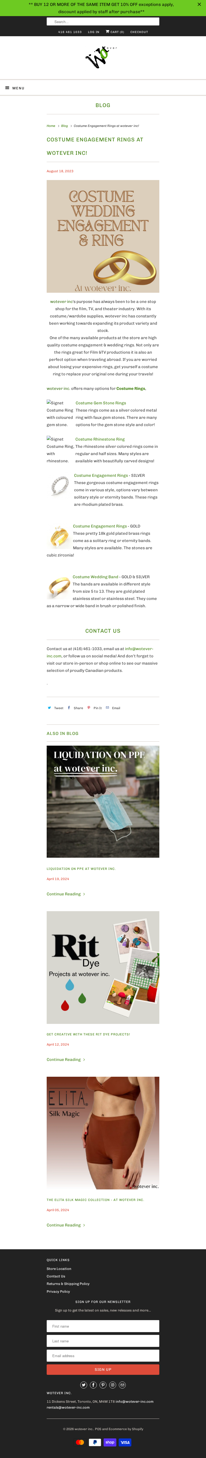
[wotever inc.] (103, 59)
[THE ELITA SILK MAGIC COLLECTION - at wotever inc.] (103, 1133)
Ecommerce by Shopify (126, 1429)
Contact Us (56, 1276)
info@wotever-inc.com (134, 1402)
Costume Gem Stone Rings (101, 403)
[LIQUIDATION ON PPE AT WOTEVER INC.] (103, 802)
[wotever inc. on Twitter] (83, 1385)
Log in (94, 32)
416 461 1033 (70, 32)
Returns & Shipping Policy (68, 1284)
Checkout (139, 32)
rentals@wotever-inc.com (68, 1407)
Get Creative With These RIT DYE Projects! (88, 1034)
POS (98, 1429)
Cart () (116, 32)
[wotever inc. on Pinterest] (103, 1385)
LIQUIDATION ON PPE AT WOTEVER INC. (81, 869)
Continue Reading (64, 894)
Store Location (59, 1269)
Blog (103, 105)
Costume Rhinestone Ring (100, 439)
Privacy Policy (58, 1292)
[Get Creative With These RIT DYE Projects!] (103, 967)
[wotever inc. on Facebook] (93, 1385)
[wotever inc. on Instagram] (112, 1385)
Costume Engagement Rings (101, 475)
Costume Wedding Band (95, 576)
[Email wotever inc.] (122, 1385)
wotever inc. (84, 1429)
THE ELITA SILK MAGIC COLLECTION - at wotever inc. (95, 1200)
